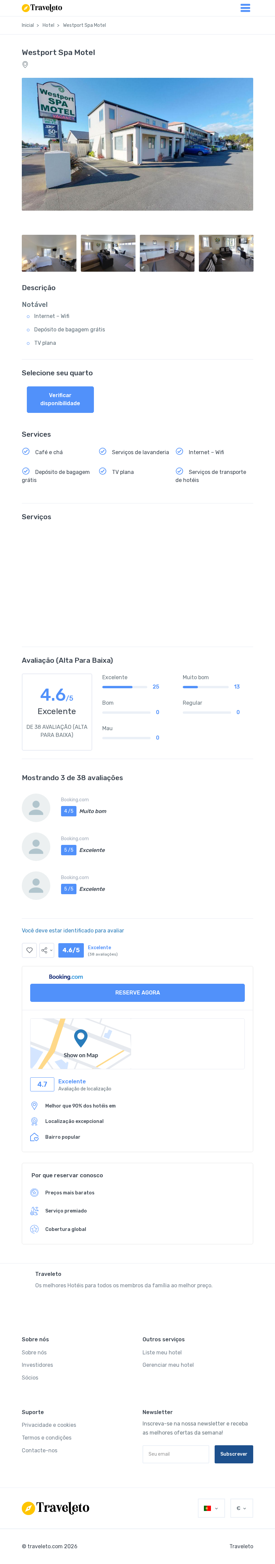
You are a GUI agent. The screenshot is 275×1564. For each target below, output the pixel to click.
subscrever (234, 1454)
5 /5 (68, 850)
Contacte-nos (39, 1450)
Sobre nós (34, 1352)
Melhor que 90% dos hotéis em (80, 1106)
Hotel (48, 25)
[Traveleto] (55, 1508)
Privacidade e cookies (49, 1425)
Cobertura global (65, 1229)
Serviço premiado (66, 1211)
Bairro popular (62, 1137)
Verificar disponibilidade (60, 399)
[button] (46, 950)
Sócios (30, 1377)
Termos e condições (46, 1438)
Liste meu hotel (162, 1352)
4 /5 (68, 811)
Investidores (37, 1365)
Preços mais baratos (70, 1193)
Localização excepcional (74, 1121)
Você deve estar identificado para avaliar (73, 930)
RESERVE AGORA (137, 992)
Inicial (28, 25)
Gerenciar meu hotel (168, 1365)
